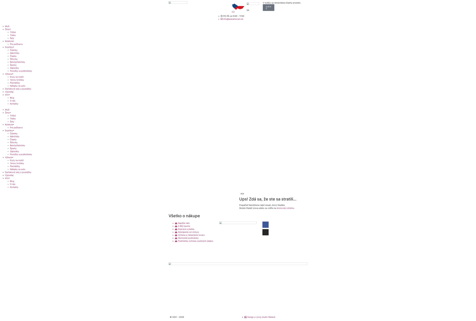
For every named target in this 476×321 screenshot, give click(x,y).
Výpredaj (9, 91)
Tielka (12, 35)
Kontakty (14, 103)
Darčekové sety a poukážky (18, 89)
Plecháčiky (15, 83)
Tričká (13, 32)
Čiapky (13, 56)
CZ (233, 12)
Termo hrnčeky (17, 80)
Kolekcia (9, 41)
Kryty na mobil (17, 77)
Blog (12, 97)
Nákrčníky (14, 53)
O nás (12, 100)
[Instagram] (265, 232)
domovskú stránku (285, 208)
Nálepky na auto (17, 86)
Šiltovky (13, 59)
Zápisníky (14, 68)
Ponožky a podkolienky (21, 71)
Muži (7, 26)
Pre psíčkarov (16, 44)
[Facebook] (265, 225)
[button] (238, 106)
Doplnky (9, 47)
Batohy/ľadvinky (17, 62)
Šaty (12, 38)
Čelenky (13, 50)
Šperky (13, 65)
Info (7, 94)
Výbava (8, 74)
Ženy (7, 29)
